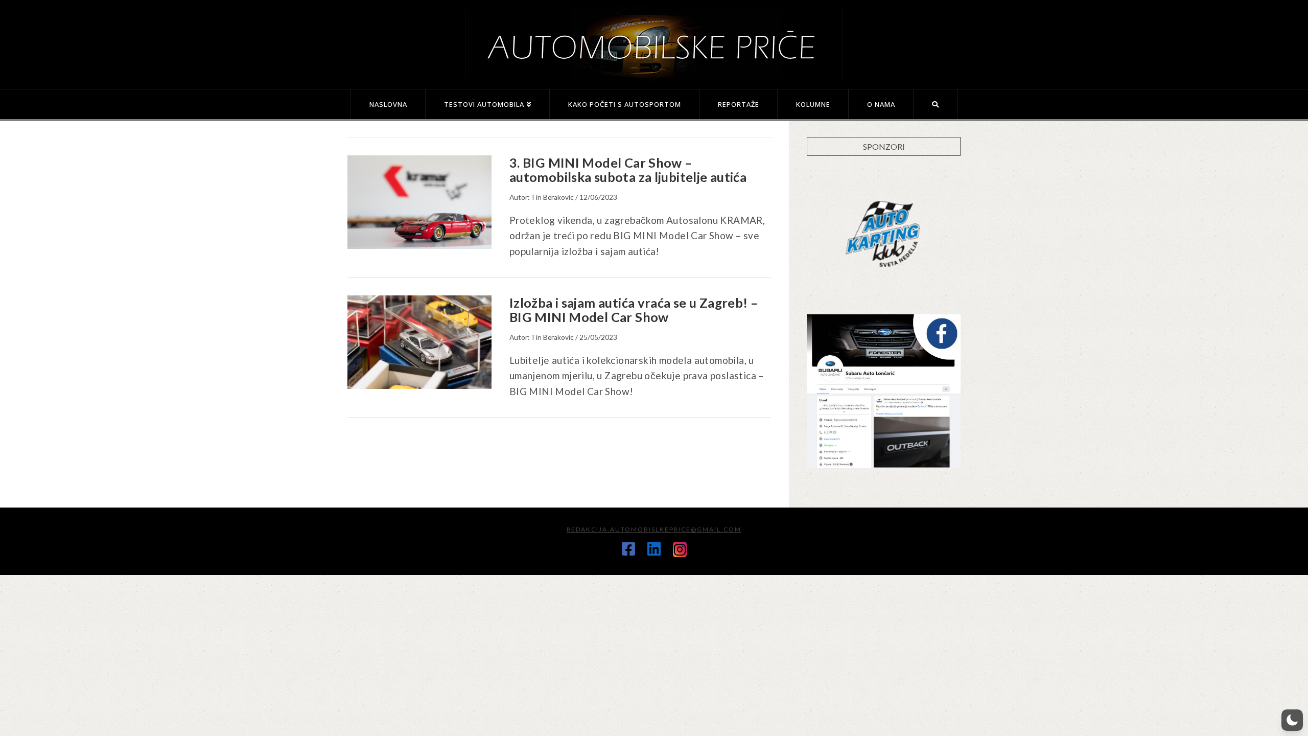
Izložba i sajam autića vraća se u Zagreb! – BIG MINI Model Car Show (633, 310)
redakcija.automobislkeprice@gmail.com (654, 529)
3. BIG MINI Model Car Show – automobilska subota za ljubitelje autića (627, 170)
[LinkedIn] (654, 549)
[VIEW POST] (419, 202)
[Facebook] (628, 549)
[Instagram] (680, 549)
